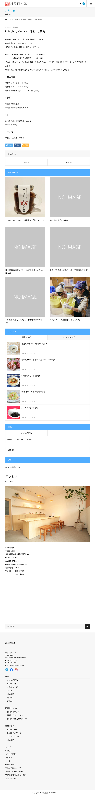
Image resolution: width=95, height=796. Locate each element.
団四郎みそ (11, 684)
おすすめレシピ (68, 337)
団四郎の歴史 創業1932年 (17, 719)
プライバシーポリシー (14, 772)
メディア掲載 (10, 754)
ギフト (9, 690)
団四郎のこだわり (14, 733)
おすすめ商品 (26, 433)
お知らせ (15, 27)
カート (8, 761)
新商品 (9, 701)
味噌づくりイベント (15, 715)
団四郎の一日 (12, 730)
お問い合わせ (10, 778)
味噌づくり (9, 726)
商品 (7, 676)
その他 (9, 697)
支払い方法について (13, 768)
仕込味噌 (10, 694)
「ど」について (13, 736)
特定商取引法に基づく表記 (15, 775)
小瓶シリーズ (12, 687)
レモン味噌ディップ (14, 467)
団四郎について (11, 708)
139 (6, 467)
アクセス (8, 758)
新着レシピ (26, 337)
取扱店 (8, 751)
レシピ (8, 747)
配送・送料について (13, 765)
